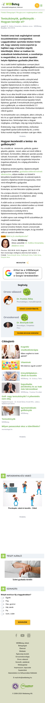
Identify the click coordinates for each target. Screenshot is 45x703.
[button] (16, 636)
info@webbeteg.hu (25, 677)
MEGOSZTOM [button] (20, 263)
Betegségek (11, 12)
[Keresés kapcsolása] (37, 5)
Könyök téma (5, 257)
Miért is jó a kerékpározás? (17, 236)
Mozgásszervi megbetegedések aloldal (29, 12)
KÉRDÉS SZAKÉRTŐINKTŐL (29, 309)
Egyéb (8, 598)
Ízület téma (37, 255)
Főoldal (3, 12)
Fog (7, 601)
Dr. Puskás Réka (25, 299)
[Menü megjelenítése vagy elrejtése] (41, 5)
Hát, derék (10, 607)
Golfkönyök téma (26, 255)
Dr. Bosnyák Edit (25, 322)
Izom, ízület (10, 614)
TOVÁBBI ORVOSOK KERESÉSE (28, 333)
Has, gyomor (10, 604)
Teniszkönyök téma (13, 255)
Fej (7, 610)
